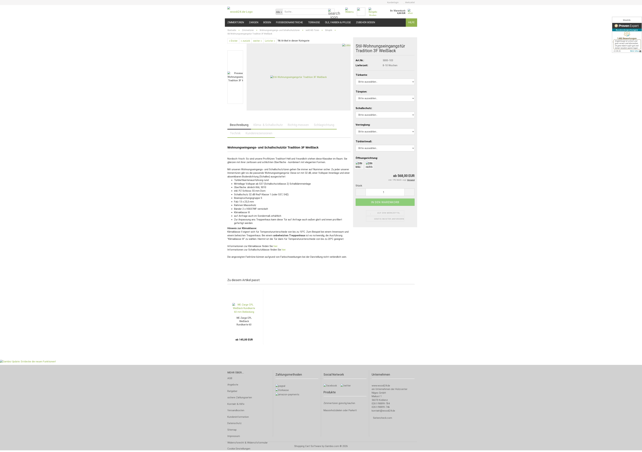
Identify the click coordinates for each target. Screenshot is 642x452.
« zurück (245, 40)
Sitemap (232, 429)
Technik (235, 133)
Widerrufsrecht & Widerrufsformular (247, 442)
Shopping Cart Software (307, 446)
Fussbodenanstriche (289, 22)
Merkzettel (409, 2)
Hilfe (411, 22)
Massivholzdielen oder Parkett (340, 410)
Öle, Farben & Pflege (338, 22)
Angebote (232, 384)
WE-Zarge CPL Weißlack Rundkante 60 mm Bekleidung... (244, 321)
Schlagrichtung (324, 125)
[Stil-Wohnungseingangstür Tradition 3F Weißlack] (298, 76)
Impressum (233, 436)
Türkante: (362, 74)
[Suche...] (331, 12)
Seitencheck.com (382, 417)
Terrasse (314, 22)
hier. (276, 246)
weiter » (257, 40)
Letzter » (270, 40)
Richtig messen (298, 125)
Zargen (253, 22)
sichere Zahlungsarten (239, 397)
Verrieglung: (363, 124)
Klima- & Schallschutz (268, 125)
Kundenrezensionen (259, 133)
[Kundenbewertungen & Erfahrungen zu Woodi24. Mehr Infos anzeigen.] (627, 35)
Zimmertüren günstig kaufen (339, 403)
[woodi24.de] (249, 11)
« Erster (233, 40)
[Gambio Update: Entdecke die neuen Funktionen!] (28, 361)
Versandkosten (235, 410)
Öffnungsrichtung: (367, 158)
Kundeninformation (238, 416)
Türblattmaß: (364, 141)
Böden (267, 22)
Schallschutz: (364, 108)
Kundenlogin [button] (392, 2)
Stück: (359, 185)
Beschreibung (239, 125)
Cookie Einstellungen (238, 448)
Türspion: (361, 91)
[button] (361, 192)
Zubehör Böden (365, 22)
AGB (229, 378)
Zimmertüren (235, 22)
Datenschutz (234, 423)
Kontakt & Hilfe (235, 404)
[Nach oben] (633, 447)
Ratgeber (232, 391)
